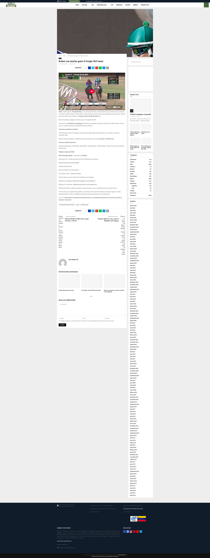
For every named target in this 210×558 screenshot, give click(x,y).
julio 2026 (132, 208)
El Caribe (132, 171)
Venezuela (119, 5)
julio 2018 (132, 437)
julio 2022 (132, 323)
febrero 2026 (133, 220)
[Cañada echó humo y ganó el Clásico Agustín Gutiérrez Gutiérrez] (135, 126)
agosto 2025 (133, 234)
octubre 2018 (133, 430)
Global (131, 173)
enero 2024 (133, 280)
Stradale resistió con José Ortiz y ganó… (94, 1)
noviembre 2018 (134, 428)
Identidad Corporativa (113, 556)
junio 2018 (133, 440)
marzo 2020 (133, 390)
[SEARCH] (149, 62)
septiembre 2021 (134, 347)
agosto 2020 (133, 378)
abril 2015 (132, 493)
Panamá (132, 181)
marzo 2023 (133, 303)
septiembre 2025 (134, 232)
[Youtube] (137, 531)
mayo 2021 (133, 356)
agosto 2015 (133, 483)
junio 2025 (133, 239)
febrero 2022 (133, 335)
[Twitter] (127, 531)
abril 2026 (132, 215)
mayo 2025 (133, 241)
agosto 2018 (133, 435)
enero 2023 (133, 308)
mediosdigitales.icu (122, 554)
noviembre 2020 (134, 370)
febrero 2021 (133, 363)
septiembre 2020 (134, 375)
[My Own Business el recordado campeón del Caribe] (146, 141)
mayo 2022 (133, 327)
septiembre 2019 (134, 404)
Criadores (132, 166)
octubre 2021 (133, 344)
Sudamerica (133, 183)
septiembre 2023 (134, 289)
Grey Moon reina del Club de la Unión (91, 290)
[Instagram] (131, 531)
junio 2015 (133, 488)
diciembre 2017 (134, 454)
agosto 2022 (133, 320)
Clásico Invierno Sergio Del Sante (66, 204)
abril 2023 (132, 301)
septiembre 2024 (134, 260)
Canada (132, 161)
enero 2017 (133, 469)
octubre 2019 (133, 402)
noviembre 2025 (134, 227)
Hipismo (127, 5)
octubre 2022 (133, 315)
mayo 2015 (133, 490)
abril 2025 (132, 244)
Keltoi (77, 204)
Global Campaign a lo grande (140, 114)
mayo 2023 (133, 299)
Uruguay (132, 190)
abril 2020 (132, 387)
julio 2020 (132, 380)
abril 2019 (132, 416)
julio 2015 (132, 485)
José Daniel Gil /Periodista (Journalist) (133, 508)
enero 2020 (133, 394)
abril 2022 (132, 330)
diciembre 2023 (134, 282)
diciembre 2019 (134, 397)
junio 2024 (133, 268)
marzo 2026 (133, 217)
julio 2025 (132, 236)
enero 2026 (133, 222)
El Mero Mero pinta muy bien (66, 290)
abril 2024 (132, 272)
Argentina (134, 185)
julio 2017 (132, 461)
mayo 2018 (133, 442)
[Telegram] (141, 531)
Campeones (133, 159)
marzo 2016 (133, 478)
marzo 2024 (133, 275)
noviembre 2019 (134, 399)
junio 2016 (133, 476)
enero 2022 (133, 337)
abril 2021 (132, 359)
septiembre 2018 (134, 433)
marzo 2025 (133, 246)
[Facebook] (124, 531)
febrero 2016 (133, 481)
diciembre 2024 (134, 253)
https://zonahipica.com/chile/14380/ (69, 162)
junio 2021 (133, 354)
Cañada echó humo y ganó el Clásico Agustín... (135, 133)
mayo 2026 (133, 213)
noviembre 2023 (134, 284)
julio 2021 (132, 351)
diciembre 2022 (134, 311)
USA (93, 5)
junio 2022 (133, 325)
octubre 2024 (133, 258)
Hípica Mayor (133, 176)
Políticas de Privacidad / (97, 556)
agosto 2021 (133, 349)
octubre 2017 (133, 459)
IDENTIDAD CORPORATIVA (64, 541)
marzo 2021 (133, 361)
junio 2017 (133, 464)
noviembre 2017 (134, 457)
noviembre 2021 (134, 342)
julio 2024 (132, 265)
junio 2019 (133, 411)
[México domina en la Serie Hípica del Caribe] (135, 141)
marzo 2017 (133, 466)
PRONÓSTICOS (145, 5)
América (135, 5)
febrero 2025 (133, 248)
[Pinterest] (134, 531)
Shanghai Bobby (84, 204)
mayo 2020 (133, 385)
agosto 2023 (133, 291)
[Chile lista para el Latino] (146, 126)
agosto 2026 (133, 205)
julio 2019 (132, 409)
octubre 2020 (133, 373)
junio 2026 (133, 210)
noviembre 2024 (134, 256)
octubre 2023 (133, 287)
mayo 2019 (133, 414)
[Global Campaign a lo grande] (140, 105)
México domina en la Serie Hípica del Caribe (134, 147)
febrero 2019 (133, 421)
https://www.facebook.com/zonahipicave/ (85, 184)
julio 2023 (132, 294)
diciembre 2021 (134, 339)
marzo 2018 (133, 447)
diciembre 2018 (134, 426)
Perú (133, 188)
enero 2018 (133, 452)
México (132, 178)
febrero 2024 (133, 277)
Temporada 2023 (101, 5)
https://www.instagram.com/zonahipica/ (84, 181)
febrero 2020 (133, 392)
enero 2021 (133, 366)
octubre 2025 (133, 229)
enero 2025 (133, 251)
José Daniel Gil (63, 63)
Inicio (77, 5)
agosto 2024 (133, 263)
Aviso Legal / (105, 556)
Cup (112, 5)
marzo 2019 (133, 418)
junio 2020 (133, 382)
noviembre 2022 (134, 313)
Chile (60, 58)
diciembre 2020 (134, 368)
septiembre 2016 (134, 471)
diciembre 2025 (134, 224)
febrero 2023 (133, 306)
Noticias (84, 5)
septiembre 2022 (134, 318)
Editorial (132, 169)
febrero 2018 (133, 449)
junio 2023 (133, 296)
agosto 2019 (133, 406)
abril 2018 (132, 445)
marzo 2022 (133, 332)
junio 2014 (133, 495)
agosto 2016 (133, 473)
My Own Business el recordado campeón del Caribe (146, 147)
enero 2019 (133, 423)
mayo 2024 (133, 270)
